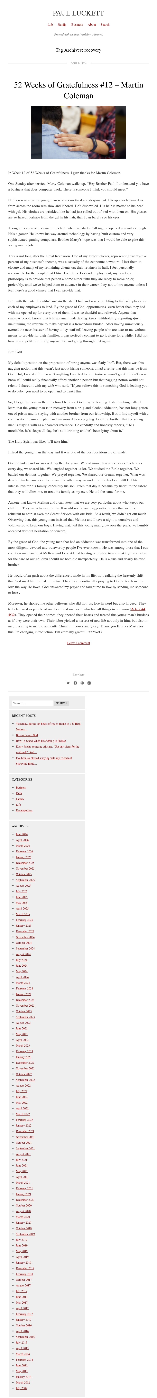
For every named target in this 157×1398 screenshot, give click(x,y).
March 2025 (23, 914)
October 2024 (24, 943)
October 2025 (24, 874)
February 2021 (24, 1188)
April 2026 (22, 840)
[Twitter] (68, 682)
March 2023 (23, 1045)
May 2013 (22, 1371)
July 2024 (21, 960)
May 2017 (22, 1302)
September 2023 (25, 1017)
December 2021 (25, 1131)
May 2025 (22, 903)
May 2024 (22, 971)
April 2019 (22, 1257)
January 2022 (23, 1125)
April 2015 (22, 1348)
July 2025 (21, 891)
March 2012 (23, 1382)
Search (105, 24)
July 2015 (21, 1342)
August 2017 (23, 1285)
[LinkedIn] (89, 682)
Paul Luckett (78, 13)
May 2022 (22, 1102)
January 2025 (23, 925)
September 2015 (25, 1337)
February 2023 (24, 1051)
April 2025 (22, 908)
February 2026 (24, 851)
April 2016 (22, 1331)
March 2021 (23, 1182)
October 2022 (24, 1074)
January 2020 (23, 1222)
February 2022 (24, 1120)
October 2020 (24, 1205)
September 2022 (25, 1080)
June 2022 (22, 1097)
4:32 (11, 614)
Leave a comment (78, 643)
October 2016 (24, 1325)
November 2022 (25, 1068)
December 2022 (25, 1063)
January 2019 (23, 1262)
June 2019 (22, 1245)
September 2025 (25, 880)
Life (50, 24)
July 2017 (21, 1291)
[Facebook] (75, 682)
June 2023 (22, 1028)
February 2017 (24, 1314)
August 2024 (23, 954)
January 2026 (23, 857)
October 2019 (24, 1228)
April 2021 (22, 1177)
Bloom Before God (27, 735)
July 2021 (21, 1160)
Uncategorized (24, 810)
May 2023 (22, 1034)
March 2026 (23, 845)
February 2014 (24, 1359)
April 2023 (22, 1040)
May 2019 (22, 1251)
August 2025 (23, 885)
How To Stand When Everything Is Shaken (41, 741)
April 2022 (22, 1108)
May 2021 (22, 1171)
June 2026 (22, 834)
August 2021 (23, 1154)
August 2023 (23, 1023)
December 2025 (25, 863)
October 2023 (24, 1011)
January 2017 (23, 1320)
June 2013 (22, 1365)
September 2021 (25, 1148)
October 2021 (24, 1142)
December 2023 (25, 1000)
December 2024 (25, 931)
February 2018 (24, 1274)
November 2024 (25, 937)
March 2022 (23, 1114)
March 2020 (23, 1217)
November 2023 (25, 1005)
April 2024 (22, 977)
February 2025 (24, 920)
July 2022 (21, 1091)
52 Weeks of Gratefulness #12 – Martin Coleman (78, 90)
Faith (19, 793)
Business (77, 24)
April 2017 (22, 1308)
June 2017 (22, 1297)
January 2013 (23, 1377)
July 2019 (21, 1240)
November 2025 (25, 868)
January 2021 (23, 1194)
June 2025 (22, 897)
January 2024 (23, 994)
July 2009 (21, 1388)
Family (62, 24)
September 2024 (25, 948)
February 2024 (24, 988)
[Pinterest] (82, 682)
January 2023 (23, 1057)
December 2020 (25, 1200)
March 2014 (23, 1354)
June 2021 (22, 1165)
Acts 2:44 (138, 608)
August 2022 (23, 1085)
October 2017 (24, 1280)
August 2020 (23, 1211)
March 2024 (23, 983)
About (92, 24)
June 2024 (22, 965)
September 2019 (25, 1234)
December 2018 (25, 1268)
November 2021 (25, 1137)
